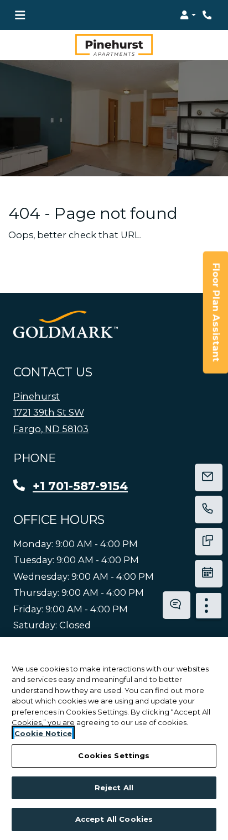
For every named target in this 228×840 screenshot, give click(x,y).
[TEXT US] (208, 541)
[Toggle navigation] (20, 14)
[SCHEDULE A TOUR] (208, 573)
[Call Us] (208, 509)
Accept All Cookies (114, 819)
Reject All (114, 787)
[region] (114, 738)
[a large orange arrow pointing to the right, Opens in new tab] (65, 324)
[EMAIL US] (208, 477)
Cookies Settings (113, 755)
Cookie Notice (43, 733)
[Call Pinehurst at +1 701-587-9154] (208, 14)
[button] (188, 14)
